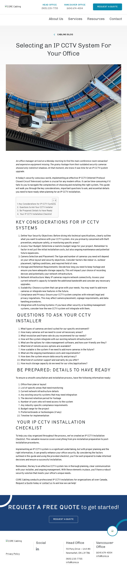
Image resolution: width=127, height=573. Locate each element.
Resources (96, 19)
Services (75, 19)
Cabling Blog (65, 34)
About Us (56, 19)
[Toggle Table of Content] (53, 200)
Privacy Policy (13, 554)
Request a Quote (107, 7)
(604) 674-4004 (75, 8)
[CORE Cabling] (13, 6)
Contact (116, 19)
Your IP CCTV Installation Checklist (35, 214)
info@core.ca (72, 562)
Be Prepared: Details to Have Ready (35, 211)
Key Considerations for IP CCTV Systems (37, 204)
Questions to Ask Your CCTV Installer (36, 207)
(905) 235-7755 (50, 8)
